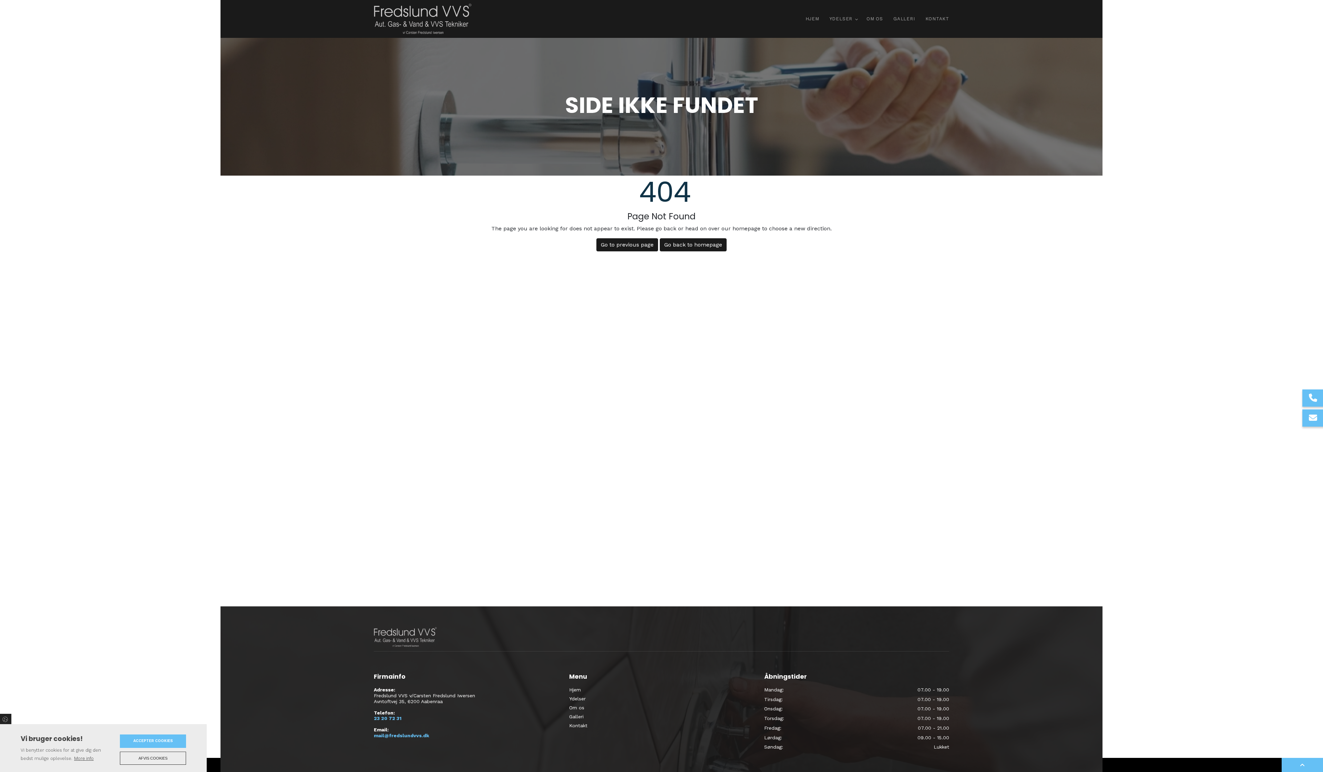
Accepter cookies (153, 741)
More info (84, 758)
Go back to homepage (693, 244)
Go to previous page (627, 244)
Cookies (5, 719)
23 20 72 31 (387, 718)
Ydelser (577, 698)
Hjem (575, 689)
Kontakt (578, 725)
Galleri (576, 716)
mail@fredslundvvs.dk (401, 735)
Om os (576, 707)
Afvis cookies (153, 758)
